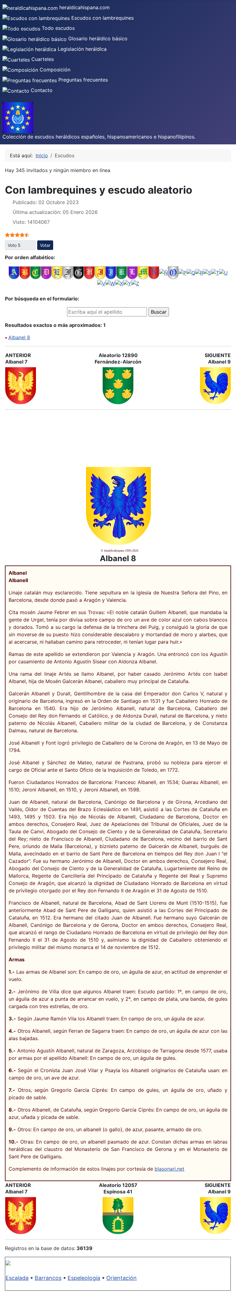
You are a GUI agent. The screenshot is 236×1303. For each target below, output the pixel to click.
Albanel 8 (19, 337)
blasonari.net (169, 1169)
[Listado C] (35, 272)
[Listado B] (24, 272)
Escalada (17, 1278)
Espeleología (84, 1278)
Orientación (121, 1278)
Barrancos (48, 1278)
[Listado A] (14, 272)
